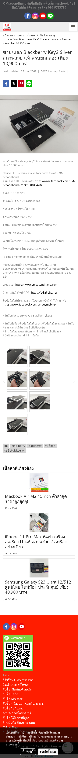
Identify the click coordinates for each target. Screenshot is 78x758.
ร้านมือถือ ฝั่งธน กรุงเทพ (19, 722)
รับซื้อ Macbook (13, 699)
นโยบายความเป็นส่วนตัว (44, 740)
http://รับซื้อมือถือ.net (44, 292)
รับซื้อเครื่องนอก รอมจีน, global (23, 703)
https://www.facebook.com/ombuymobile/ (29, 304)
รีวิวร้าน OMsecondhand (18, 680)
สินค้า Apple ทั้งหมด (16, 684)
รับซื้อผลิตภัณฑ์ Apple (17, 689)
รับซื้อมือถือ (10, 694)
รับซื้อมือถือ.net (13, 708)
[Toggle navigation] (73, 27)
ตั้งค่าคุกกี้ (28, 751)
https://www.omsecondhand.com (36, 284)
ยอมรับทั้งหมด (48, 751)
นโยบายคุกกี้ (12, 744)
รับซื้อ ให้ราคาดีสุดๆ (16, 718)
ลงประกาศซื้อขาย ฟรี (17, 713)
